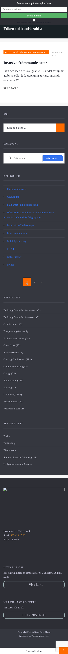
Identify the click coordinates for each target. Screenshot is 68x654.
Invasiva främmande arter (25, 62)
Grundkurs (13, 196)
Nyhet (10, 264)
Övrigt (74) (9, 373)
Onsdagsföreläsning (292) (17, 359)
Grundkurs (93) (11, 345)
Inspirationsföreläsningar (20, 225)
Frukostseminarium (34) (16, 338)
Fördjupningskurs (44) (15, 331)
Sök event (52, 158)
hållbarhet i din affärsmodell (22, 204)
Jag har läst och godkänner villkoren (34, 22)
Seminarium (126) (13, 380)
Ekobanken (9, 450)
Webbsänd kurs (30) (14, 408)
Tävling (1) (9, 387)
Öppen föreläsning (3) (15, 366)
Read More (11, 88)
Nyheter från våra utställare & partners (26, 52)
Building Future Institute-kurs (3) (21, 317)
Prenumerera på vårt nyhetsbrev (34, 3)
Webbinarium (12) (13, 401)
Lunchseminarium (17, 233)
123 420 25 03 (18, 535)
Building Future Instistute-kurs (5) (21, 310)
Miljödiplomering (16, 241)
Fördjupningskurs (16, 188)
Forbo (6, 436)
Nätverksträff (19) (13, 352)
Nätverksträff (14, 256)
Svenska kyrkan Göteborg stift (20, 457)
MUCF (10, 248)
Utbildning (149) (12, 394)
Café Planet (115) (12, 324)
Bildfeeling (9, 443)
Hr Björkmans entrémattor (17, 464)
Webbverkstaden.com (40, 636)
